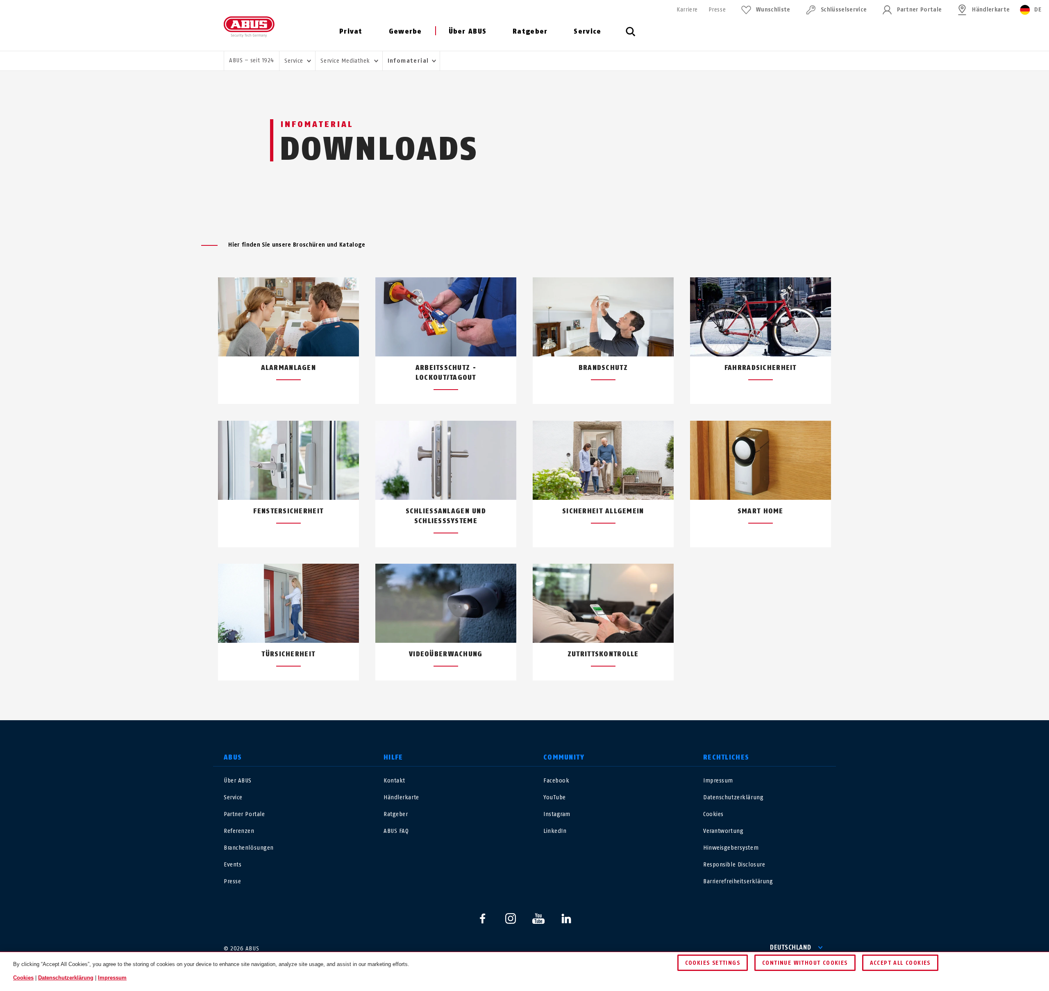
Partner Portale (919, 9)
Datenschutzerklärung (733, 797)
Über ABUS (468, 31)
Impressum (718, 780)
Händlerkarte (991, 9)
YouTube (554, 797)
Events (232, 864)
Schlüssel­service (844, 9)
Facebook (556, 780)
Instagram (556, 814)
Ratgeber (530, 31)
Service (587, 31)
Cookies (713, 814)
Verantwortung (723, 831)
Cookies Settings (712, 962)
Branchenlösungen (249, 847)
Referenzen (239, 831)
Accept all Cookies (900, 962)
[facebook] (483, 918)
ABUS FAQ (396, 831)
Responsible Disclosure (734, 864)
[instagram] (510, 918)
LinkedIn (554, 831)
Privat (351, 31)
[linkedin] (566, 918)
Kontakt (394, 780)
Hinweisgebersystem (730, 847)
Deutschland (790, 947)
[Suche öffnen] (630, 36)
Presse (717, 9)
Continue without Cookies (805, 962)
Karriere (687, 9)
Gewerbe (405, 31)
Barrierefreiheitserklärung (738, 881)
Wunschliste (773, 9)
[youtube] (538, 918)
